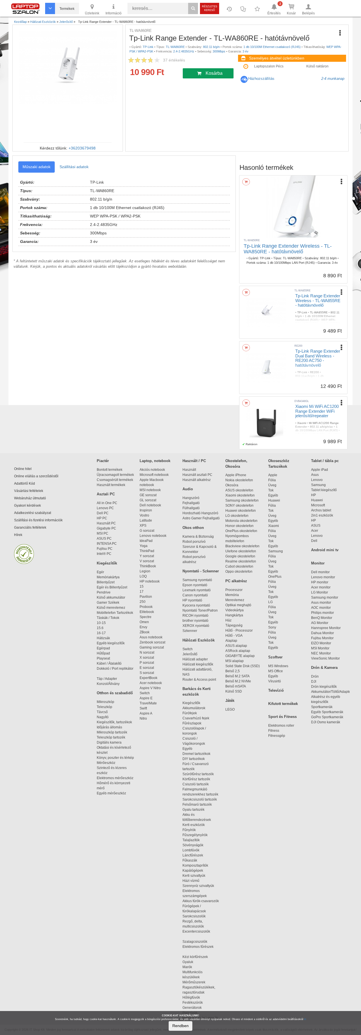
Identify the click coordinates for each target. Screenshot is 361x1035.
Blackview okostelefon (242, 546)
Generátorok (192, 1008)
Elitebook (147, 612)
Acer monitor (321, 587)
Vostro (144, 515)
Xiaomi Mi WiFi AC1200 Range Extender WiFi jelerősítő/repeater (317, 411)
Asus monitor (321, 603)
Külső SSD (233, 691)
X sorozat (147, 658)
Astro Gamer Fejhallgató (201, 518)
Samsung (275, 551)
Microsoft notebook (154, 475)
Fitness (273, 731)
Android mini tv (324, 550)
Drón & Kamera (324, 667)
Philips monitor (322, 613)
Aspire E (146, 698)
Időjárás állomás (109, 727)
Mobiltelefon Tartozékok (115, 613)
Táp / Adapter (107, 679)
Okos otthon (193, 528)
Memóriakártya (108, 577)
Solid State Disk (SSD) (242, 666)
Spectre (145, 617)
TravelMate (149, 703)
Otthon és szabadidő (115, 693)
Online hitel (23, 469)
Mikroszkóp (105, 702)
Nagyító (103, 717)
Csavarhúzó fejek (198, 718)
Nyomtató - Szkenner (200, 571)
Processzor (234, 590)
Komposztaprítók (195, 865)
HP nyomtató (192, 600)
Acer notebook (151, 683)
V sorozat (147, 561)
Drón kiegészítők (324, 687)
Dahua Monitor (322, 633)
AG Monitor (319, 623)
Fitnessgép (276, 736)
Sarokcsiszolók (195, 916)
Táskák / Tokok (108, 618)
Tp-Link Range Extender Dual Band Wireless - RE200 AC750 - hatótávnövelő (317, 358)
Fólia (272, 480)
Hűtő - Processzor (239, 630)
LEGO (230, 709)
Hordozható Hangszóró (200, 513)
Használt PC (106, 523)
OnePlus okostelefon (241, 531)
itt (305, 1019)
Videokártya (234, 610)
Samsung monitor (324, 597)
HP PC (102, 518)
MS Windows (278, 666)
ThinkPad (147, 551)
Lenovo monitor (323, 577)
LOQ (143, 576)
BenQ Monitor (321, 618)
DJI (313, 682)
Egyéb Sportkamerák (328, 712)
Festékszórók (192, 1003)
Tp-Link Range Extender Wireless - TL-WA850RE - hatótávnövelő (288, 248)
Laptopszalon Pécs (268, 66)
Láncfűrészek (195, 855)
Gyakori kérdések (27, 505)
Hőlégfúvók (191, 997)
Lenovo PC (105, 508)
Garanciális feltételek (30, 527)
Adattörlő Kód (24, 483)
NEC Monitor (321, 653)
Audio (187, 489)
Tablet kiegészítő (324, 490)
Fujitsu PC (105, 549)
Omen (144, 622)
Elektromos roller (281, 726)
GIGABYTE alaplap (240, 656)
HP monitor (319, 582)
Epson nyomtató (194, 585)
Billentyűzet (106, 582)
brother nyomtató (195, 621)
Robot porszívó (194, 542)
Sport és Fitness (282, 717)
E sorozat (147, 668)
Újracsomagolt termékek (115, 475)
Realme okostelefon (240, 561)
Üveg (272, 485)
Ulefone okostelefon (240, 551)
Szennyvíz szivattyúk (198, 886)
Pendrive (104, 592)
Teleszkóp (104, 707)
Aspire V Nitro (151, 688)
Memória (232, 595)
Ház (228, 620)
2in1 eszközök (322, 515)
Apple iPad (319, 470)
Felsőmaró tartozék (197, 805)
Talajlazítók (191, 840)
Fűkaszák (189, 860)
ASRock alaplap (238, 651)
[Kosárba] (246, 181)
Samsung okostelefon (242, 500)
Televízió (276, 690)
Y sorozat (147, 556)
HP (313, 495)
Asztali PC (106, 494)
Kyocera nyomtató (196, 605)
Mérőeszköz (106, 763)
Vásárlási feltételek (28, 491)
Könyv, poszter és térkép (115, 758)
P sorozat (147, 663)
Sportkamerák (322, 707)
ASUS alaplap (237, 646)
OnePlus (274, 577)
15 (142, 586)
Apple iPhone (235, 475)
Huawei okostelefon (240, 511)
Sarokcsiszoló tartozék (199, 799)
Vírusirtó (274, 681)
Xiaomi (273, 526)
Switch (145, 693)
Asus (315, 475)
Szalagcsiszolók (194, 942)
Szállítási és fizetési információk (38, 520)
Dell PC (103, 513)
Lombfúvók (190, 850)
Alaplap (231, 641)
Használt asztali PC (197, 475)
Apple (272, 475)
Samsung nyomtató (197, 580)
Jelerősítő (189, 654)
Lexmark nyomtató (196, 590)
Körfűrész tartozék (196, 779)
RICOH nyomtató (195, 616)
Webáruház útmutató (30, 498)
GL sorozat (148, 500)
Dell (314, 541)
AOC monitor (321, 608)
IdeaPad (146, 541)
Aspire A (146, 713)
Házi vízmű (190, 881)
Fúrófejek (192, 713)
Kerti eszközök (193, 825)
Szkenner (189, 631)
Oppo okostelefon (238, 571)
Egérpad (103, 648)
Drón (315, 676)
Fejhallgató (191, 503)
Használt (189, 470)
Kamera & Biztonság (198, 537)
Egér (100, 572)
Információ (113, 13)
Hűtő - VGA (234, 636)
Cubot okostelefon (239, 566)
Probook (146, 607)
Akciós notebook (152, 470)
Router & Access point (199, 680)
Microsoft (318, 505)
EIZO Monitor (321, 643)
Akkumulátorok (196, 708)
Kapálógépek (192, 871)
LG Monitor (319, 592)
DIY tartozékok (193, 759)
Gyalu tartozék (193, 810)
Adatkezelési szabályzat (32, 513)
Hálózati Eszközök (198, 640)
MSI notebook (150, 490)
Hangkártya (234, 615)
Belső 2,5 (232, 671)
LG (270, 602)
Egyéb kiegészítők (111, 643)
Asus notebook (151, 637)
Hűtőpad (103, 653)
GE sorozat (149, 495)
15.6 (100, 628)
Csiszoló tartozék (195, 784)
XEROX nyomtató (195, 626)
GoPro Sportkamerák (327, 717)
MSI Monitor (320, 648)
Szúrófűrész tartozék (198, 774)
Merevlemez (234, 600)
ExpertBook (148, 678)
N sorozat (147, 652)
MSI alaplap (234, 661)
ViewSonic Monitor (325, 658)
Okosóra (231, 485)
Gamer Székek (108, 603)
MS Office (275, 671)
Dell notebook (150, 505)
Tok (271, 490)
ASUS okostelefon (239, 490)
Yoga (144, 546)
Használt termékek (111, 485)
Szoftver (275, 657)
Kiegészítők (107, 563)
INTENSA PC (107, 544)
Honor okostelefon (239, 526)
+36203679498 (82, 148)
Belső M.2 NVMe (239, 681)
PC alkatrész (236, 581)
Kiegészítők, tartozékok (114, 722)
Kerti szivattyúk (193, 876)
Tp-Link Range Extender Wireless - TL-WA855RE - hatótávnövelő (317, 300)
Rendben (180, 1025)
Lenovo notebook (153, 536)
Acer (314, 531)
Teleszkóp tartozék (111, 737)
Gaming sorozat (153, 647)
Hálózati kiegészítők (197, 664)
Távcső (102, 712)
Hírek (18, 535)
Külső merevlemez (111, 608)
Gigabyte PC (106, 528)
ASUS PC (104, 538)
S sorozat (147, 673)
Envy (143, 627)
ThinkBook (148, 566)
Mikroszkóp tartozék (112, 732)
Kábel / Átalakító (110, 663)
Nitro (143, 718)
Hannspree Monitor (326, 628)
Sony (272, 627)
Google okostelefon (240, 556)
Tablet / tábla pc (325, 461)
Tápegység (234, 625)
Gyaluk (193, 962)
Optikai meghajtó (238, 605)
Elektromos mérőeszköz (115, 778)
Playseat (103, 658)
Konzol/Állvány (108, 684)
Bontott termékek (109, 470)
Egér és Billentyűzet (112, 587)
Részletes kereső (209, 8)
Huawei (274, 500)
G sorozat (147, 531)
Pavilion (146, 597)
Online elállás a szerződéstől (36, 476)
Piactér (103, 461)
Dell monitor (320, 572)
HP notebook (150, 581)
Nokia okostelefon (239, 480)
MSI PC (102, 533)
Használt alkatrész (196, 480)
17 (142, 592)
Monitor (318, 563)
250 (143, 602)
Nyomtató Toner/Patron (200, 610)
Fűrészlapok (194, 723)
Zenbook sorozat (152, 642)
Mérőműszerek (193, 982)
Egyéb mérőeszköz (111, 793)
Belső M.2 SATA (237, 676)
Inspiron (146, 510)
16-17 (101, 633)
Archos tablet (321, 510)
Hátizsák (103, 638)
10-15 (101, 623)
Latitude (146, 520)
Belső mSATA (236, 686)
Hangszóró (190, 498)
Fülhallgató (191, 508)
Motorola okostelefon (241, 521)
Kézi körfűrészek (197, 957)
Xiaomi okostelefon (240, 495)
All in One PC (107, 503)
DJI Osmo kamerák (326, 722)
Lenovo (317, 480)
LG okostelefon (236, 516)
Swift (143, 708)
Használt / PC (194, 461)
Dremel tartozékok (198, 754)
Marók (190, 967)
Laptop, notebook (155, 461)
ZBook (144, 632)
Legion (145, 571)
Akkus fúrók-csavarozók (200, 901)
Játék (229, 700)
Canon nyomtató (195, 595)
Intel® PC (104, 554)
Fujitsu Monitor (322, 638)
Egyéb (273, 495)
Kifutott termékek (283, 704)
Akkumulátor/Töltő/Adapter (331, 692)
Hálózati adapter (195, 659)
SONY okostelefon (239, 505)
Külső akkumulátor (111, 597)
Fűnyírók (189, 830)
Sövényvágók (195, 845)
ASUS (315, 526)
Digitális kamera (109, 742)
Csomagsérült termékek (115, 480)
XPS (143, 526)
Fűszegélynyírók (196, 835)
